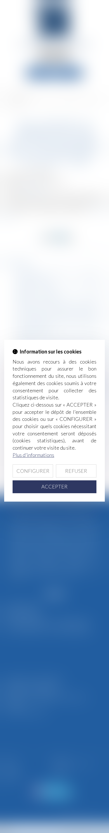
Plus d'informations (33, 455)
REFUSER (76, 471)
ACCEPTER (54, 486)
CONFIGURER (32, 471)
